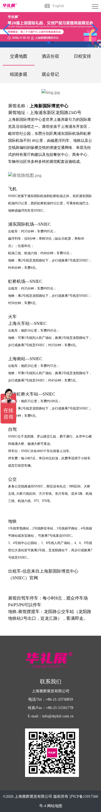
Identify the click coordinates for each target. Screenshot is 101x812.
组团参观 (18, 74)
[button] (94, 30)
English (58, 6)
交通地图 (18, 56)
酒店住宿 (50, 56)
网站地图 (54, 806)
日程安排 (82, 56)
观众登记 (50, 74)
